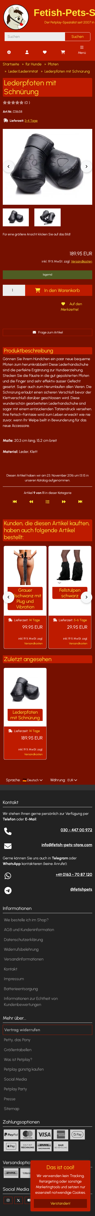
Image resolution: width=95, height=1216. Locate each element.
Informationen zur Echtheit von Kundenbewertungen (31, 1001)
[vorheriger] (31, 502)
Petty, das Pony (17, 1039)
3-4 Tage (31, 121)
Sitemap (11, 1108)
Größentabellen (17, 1049)
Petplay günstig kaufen (24, 1069)
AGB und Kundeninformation (29, 929)
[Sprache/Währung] (9, 52)
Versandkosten (81, 261)
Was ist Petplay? (18, 1059)
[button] (16, 217)
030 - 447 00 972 (76, 829)
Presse (9, 1098)
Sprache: (13, 780)
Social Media (15, 1079)
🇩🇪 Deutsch (30, 780)
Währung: (57, 780)
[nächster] (63, 502)
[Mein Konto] (27, 52)
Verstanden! (60, 1203)
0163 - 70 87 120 (74, 874)
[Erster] (14, 502)
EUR (70, 780)
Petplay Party (15, 1088)
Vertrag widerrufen (22, 1029)
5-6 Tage (80, 620)
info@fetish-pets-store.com (67, 844)
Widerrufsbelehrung (21, 949)
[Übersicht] (47, 502)
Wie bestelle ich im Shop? (26, 919)
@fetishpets (81, 889)
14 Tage (34, 620)
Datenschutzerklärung (23, 939)
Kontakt (10, 968)
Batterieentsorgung (21, 988)
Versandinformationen (23, 959)
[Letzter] (80, 502)
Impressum (14, 978)
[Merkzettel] (45, 52)
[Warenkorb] (62, 52)
